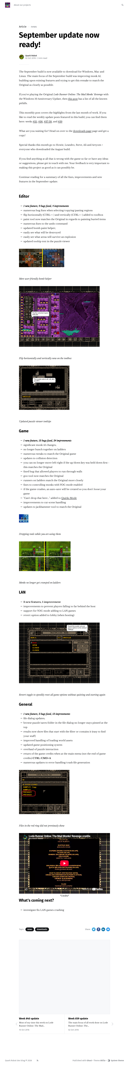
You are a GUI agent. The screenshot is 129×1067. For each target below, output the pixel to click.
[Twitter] (94, 929)
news (29, 929)
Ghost (89, 1060)
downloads (42, 929)
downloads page (82, 131)
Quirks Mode (69, 498)
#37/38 (48, 121)
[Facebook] (98, 929)
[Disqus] (64, 976)
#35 (35, 121)
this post (73, 98)
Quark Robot (31, 55)
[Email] (108, 929)
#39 (60, 121)
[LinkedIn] (103, 929)
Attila (102, 1060)
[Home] (7, 5)
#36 (40, 121)
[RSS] (37, 1060)
